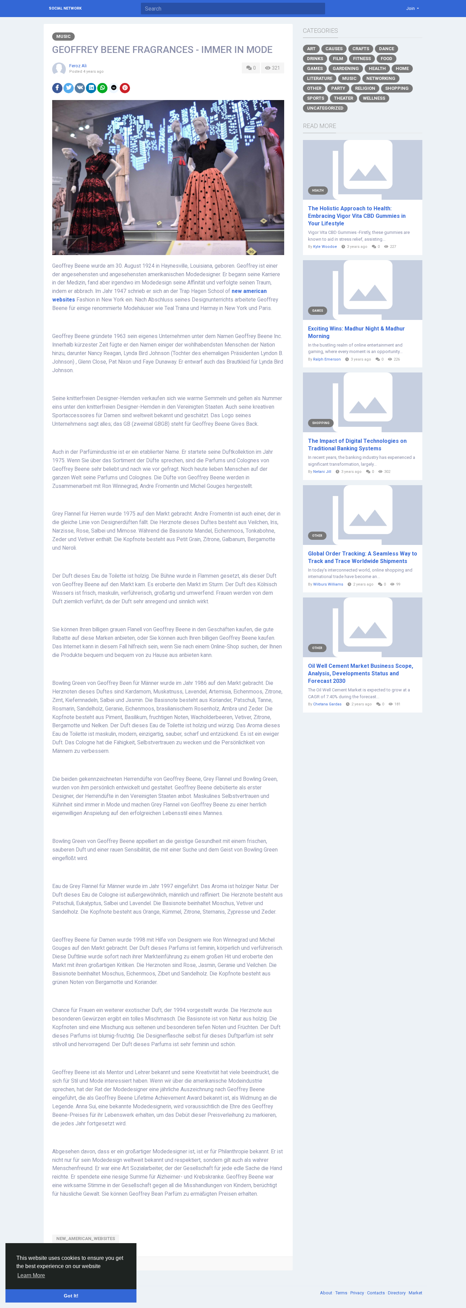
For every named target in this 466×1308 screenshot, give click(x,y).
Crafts (360, 48)
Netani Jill (322, 471)
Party (338, 88)
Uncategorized (325, 108)
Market (415, 1292)
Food (386, 58)
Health (377, 68)
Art (311, 48)
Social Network (65, 8)
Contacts (376, 1292)
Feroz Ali (78, 65)
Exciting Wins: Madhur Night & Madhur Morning (356, 332)
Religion (365, 88)
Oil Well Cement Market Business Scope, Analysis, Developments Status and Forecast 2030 (360, 673)
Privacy (357, 1292)
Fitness (362, 58)
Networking (380, 78)
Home (402, 68)
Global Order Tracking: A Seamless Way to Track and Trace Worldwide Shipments (362, 557)
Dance (386, 48)
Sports (315, 98)
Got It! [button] (71, 1295)
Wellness (374, 98)
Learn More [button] (31, 1275)
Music (63, 36)
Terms (341, 1292)
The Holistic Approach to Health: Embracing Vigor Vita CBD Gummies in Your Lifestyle (357, 216)
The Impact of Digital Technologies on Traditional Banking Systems (357, 445)
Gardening (346, 68)
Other (314, 88)
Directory (397, 1292)
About (326, 1292)
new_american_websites (85, 1238)
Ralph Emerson (327, 359)
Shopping (397, 88)
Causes (334, 48)
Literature (319, 78)
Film (338, 58)
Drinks (315, 58)
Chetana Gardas (327, 704)
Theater (343, 98)
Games (315, 68)
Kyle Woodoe (325, 246)
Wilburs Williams (328, 584)
